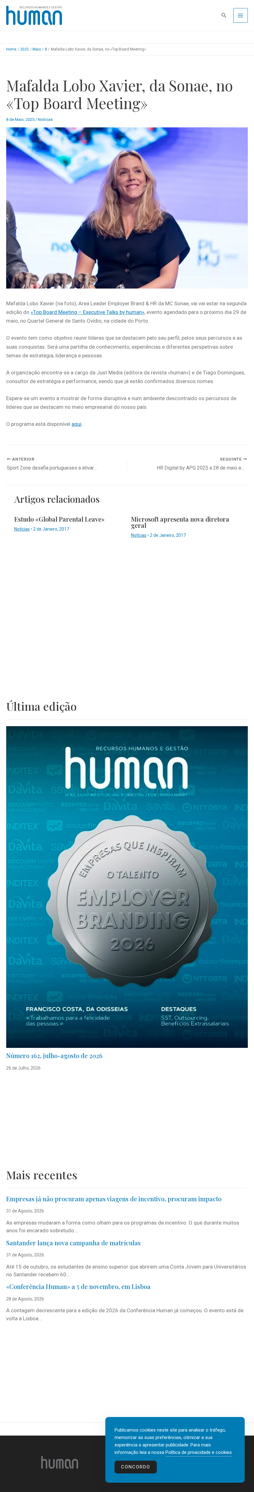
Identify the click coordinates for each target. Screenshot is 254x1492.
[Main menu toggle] (240, 15)
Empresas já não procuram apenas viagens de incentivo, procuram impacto (113, 1198)
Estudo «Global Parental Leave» (59, 519)
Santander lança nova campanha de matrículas (73, 1242)
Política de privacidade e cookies (198, 1452)
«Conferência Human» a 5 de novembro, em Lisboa (78, 1286)
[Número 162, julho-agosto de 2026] (127, 887)
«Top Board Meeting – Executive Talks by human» (87, 312)
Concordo (135, 1467)
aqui (76, 424)
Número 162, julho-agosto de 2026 (54, 1055)
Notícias (45, 119)
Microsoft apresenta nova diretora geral (180, 522)
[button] (224, 15)
